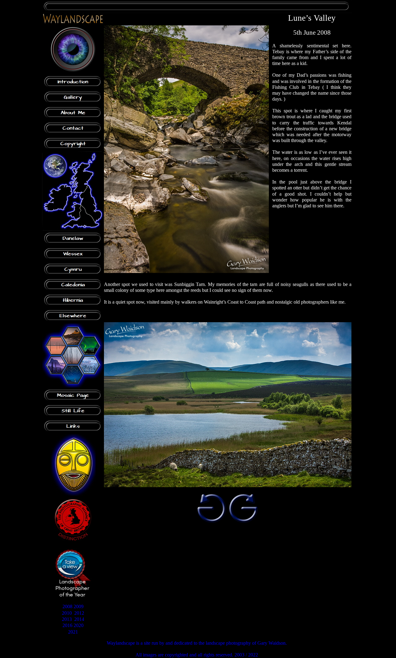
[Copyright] (73, 143)
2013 (67, 619)
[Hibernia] (73, 300)
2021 (73, 631)
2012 (79, 613)
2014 (79, 619)
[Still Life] (73, 410)
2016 (67, 625)
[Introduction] (73, 81)
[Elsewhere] (73, 315)
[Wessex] (73, 254)
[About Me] (73, 112)
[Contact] (73, 128)
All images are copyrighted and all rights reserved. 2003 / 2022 (197, 654)
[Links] (73, 426)
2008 (67, 606)
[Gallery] (73, 97)
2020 (79, 625)
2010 (67, 613)
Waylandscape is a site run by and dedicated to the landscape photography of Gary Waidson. (197, 643)
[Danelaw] (73, 238)
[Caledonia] (73, 284)
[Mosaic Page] (73, 395)
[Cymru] (73, 269)
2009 (79, 606)
